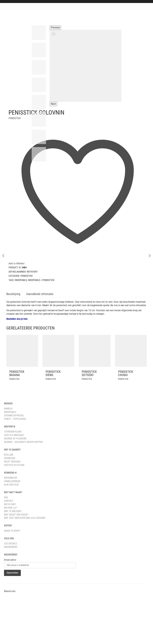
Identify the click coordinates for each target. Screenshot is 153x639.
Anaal (12, 14)
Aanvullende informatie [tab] (39, 294)
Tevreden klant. (13, 431)
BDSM (25, 14)
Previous (55, 27)
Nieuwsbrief (10, 547)
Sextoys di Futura (14, 465)
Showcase (9, 458)
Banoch (8, 408)
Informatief (10, 477)
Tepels (76, 14)
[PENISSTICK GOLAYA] (149, 255)
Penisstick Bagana (16, 373)
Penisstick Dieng (53, 373)
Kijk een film (11, 484)
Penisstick (15, 118)
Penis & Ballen (42, 14)
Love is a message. (14, 435)
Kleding (106, 14)
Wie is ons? (10, 504)
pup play (61, 14)
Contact (8, 500)
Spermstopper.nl (14, 415)
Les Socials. (10, 543)
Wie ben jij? (10, 507)
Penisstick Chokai (125, 373)
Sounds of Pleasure (15, 438)
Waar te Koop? (12, 530)
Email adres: (10, 559)
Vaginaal (91, 14)
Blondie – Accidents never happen (23, 442)
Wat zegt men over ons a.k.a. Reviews (24, 518)
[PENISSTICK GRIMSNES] (3, 255)
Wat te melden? (12, 511)
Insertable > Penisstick (41, 280)
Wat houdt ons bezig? (16, 514)
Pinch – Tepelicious (15, 419)
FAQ (6, 497)
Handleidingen (12, 481)
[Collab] (8, 454)
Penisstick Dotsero (89, 373)
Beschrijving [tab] (13, 294)
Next (53, 103)
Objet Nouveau (12, 461)
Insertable (21, 280)
